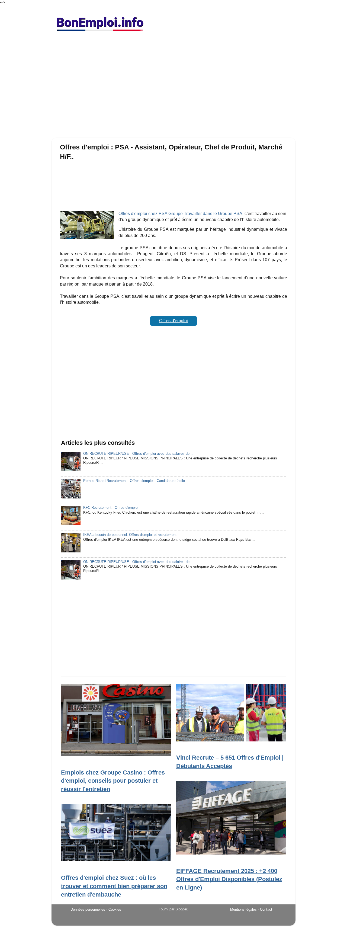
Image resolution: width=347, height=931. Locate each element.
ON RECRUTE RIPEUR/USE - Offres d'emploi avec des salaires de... (138, 454)
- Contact (265, 909)
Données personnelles (87, 909)
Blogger (181, 909)
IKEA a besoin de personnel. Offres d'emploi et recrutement (129, 535)
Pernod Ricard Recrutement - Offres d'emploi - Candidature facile (134, 481)
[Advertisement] (173, 87)
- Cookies (113, 909)
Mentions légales (243, 909)
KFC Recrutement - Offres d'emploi (110, 508)
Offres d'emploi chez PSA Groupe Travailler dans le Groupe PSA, (180, 213)
